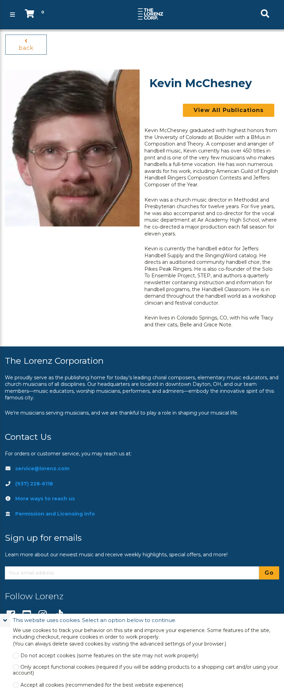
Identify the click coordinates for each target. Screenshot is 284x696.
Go (269, 572)
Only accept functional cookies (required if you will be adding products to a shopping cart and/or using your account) (145, 670)
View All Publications (229, 110)
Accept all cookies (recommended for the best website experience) (101, 685)
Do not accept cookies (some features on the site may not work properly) (109, 656)
